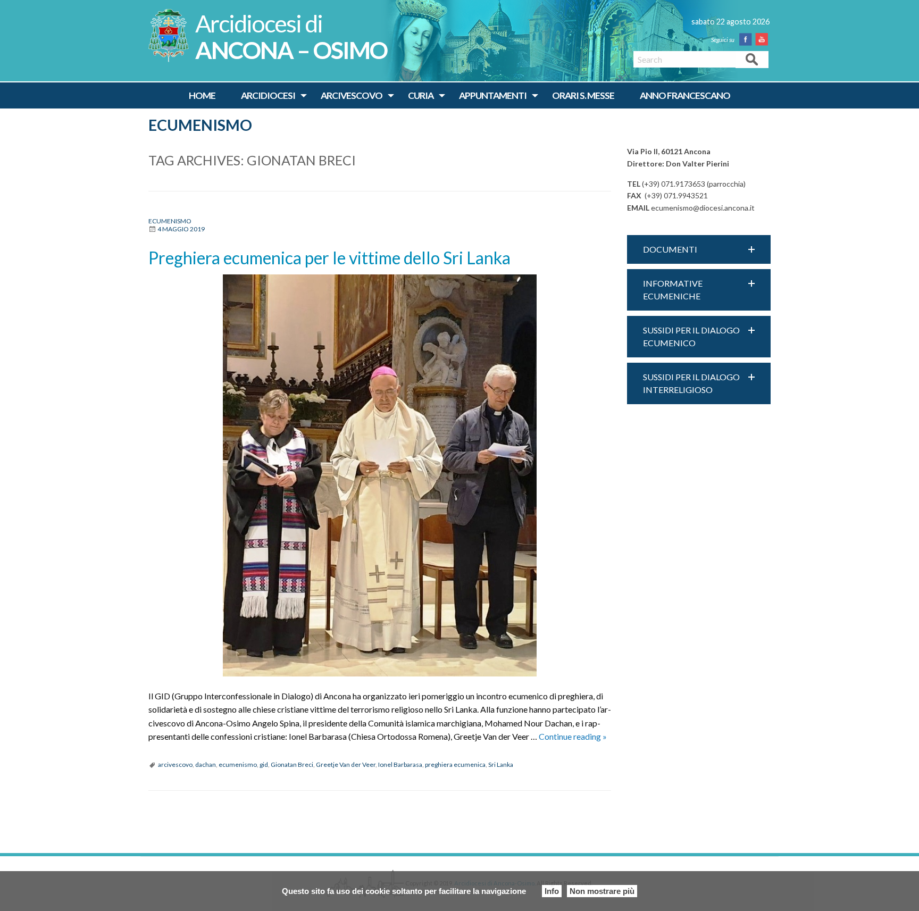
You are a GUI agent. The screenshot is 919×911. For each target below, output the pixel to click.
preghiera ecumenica (455, 764)
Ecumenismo (200, 125)
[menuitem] (202, 96)
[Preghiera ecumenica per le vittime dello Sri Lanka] (379, 475)
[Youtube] (763, 39)
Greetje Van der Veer (345, 764)
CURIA (420, 95)
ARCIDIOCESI (268, 95)
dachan (205, 764)
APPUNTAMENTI (493, 95)
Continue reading (573, 736)
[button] (699, 249)
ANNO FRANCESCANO (685, 95)
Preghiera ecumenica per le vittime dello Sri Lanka (329, 257)
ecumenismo (238, 764)
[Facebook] (747, 39)
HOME (202, 95)
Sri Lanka (500, 764)
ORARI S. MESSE (583, 95)
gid (264, 764)
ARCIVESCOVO (351, 95)
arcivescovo (175, 764)
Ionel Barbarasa (400, 764)
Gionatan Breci (292, 764)
